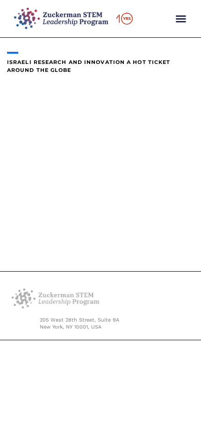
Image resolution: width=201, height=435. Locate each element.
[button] (180, 18)
